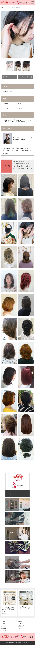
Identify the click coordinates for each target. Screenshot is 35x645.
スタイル (7, 7)
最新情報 (20, 621)
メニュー (3, 626)
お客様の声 (21, 626)
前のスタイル (9, 77)
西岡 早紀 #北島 (19, 138)
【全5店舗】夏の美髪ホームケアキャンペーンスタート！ (9, 609)
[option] (17, 34)
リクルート (21, 628)
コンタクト (4, 630)
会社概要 (3, 628)
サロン (3, 621)
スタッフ (3, 623)
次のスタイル (25, 77)
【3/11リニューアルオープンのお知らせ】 (25, 607)
